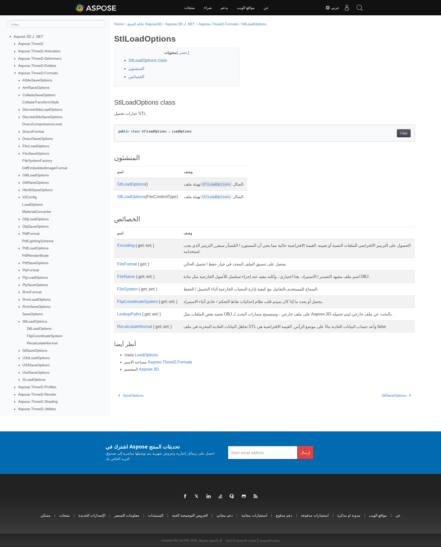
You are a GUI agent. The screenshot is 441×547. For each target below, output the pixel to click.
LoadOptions (32, 204)
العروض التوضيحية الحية (190, 515)
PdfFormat (31, 234)
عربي (334, 8)
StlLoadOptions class (147, 60)
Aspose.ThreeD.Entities (37, 66)
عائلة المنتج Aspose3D (144, 24)
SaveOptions (32, 314)
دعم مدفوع (284, 515)
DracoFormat (33, 131)
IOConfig (29, 197)
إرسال (305, 452)
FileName (126, 276)
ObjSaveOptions (35, 226)
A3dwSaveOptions (37, 80)
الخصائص (136, 77)
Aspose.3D (149, 369)
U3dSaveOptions (36, 365)
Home (119, 24)
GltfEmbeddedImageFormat (44, 168)
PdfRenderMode (35, 255)
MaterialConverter (36, 212)
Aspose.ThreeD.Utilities (37, 409)
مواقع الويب (246, 8)
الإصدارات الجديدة (92, 515)
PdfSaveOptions (35, 263)
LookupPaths (129, 314)
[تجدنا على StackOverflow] (220, 496)
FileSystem (127, 289)
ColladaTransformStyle (40, 102)
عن (266, 8)
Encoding (125, 245)
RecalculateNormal (42, 343)
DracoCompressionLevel (42, 124)
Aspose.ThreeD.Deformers (40, 58)
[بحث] (359, 7)
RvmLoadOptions (36, 299)
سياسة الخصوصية (269, 540)
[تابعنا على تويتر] (197, 496)
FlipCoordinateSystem (45, 336)
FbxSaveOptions (35, 153)
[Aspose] (96, 7)
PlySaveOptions (35, 285)
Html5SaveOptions (37, 190)
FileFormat (127, 264)
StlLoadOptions (34, 321)
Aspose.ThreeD (30, 44)
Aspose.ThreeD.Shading (38, 401)
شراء (208, 8)
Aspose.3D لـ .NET (28, 36)
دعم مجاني (224, 515)
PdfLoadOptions (35, 248)
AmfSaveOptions (36, 88)
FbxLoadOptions (35, 146)
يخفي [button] (183, 53)
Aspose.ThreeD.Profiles (37, 387)
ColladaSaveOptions (38, 95)
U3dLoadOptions (36, 358)
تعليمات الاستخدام (246, 540)
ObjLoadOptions (35, 219)
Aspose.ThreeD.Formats (38, 73)
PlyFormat (30, 270)
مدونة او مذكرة (348, 515)
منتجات (189, 8)
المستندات (155, 515)
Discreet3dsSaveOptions (42, 117)
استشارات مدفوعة (315, 515)
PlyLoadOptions (35, 277)
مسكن (46, 515)
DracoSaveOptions (37, 139)
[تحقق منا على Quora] (232, 496)
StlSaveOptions (34, 350)
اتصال (229, 540)
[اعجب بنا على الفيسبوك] (185, 496)
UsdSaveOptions (36, 372)
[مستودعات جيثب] (244, 496)
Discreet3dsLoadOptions (42, 109)
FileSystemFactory (37, 161)
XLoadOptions (33, 380)
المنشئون (136, 68)
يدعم (224, 8)
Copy (403, 133)
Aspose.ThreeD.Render (37, 394)
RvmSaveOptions (36, 307)
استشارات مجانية (254, 515)
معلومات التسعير (126, 515)
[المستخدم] (346, 7)
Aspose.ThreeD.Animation (39, 51)
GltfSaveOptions (35, 182)
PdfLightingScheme (38, 241)
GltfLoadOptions (35, 175)
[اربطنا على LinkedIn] (208, 496)
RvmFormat (32, 292)
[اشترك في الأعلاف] (255, 496)
